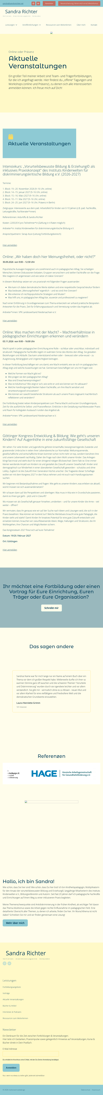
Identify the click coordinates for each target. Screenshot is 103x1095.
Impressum (96, 1090)
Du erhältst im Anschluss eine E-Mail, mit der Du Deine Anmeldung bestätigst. (31, 1060)
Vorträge (6, 993)
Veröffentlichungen (30, 25)
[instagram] (33, 3)
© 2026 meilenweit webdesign (14, 1090)
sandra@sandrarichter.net (13, 3)
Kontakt (94, 25)
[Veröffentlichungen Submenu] (40, 25)
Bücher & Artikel (9, 1005)
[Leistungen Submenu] (17, 25)
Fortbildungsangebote (12, 987)
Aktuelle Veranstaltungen (13, 999)
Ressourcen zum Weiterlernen (58, 25)
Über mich (81, 25)
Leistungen (10, 25)
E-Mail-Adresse (10, 1048)
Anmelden (11, 1068)
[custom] (38, 3)
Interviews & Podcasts (12, 1012)
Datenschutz (85, 1090)
